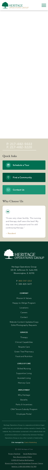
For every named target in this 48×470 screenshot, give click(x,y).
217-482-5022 (21, 144)
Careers (23, 312)
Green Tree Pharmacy (24, 351)
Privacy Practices (14, 454)
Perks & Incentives (24, 404)
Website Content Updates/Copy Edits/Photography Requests (24, 323)
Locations (24, 308)
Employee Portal (24, 414)
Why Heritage (24, 395)
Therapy (24, 337)
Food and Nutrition (24, 356)
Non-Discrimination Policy (22, 457)
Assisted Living (24, 378)
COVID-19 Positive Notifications (22, 460)
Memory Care (24, 383)
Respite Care (24, 347)
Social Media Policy (30, 454)
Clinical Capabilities (24, 342)
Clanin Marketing (30, 442)
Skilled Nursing (24, 368)
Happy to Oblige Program (24, 303)
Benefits (24, 400)
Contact (24, 317)
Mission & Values (24, 298)
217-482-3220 (21, 147)
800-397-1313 (25, 281)
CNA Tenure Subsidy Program (24, 409)
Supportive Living (24, 373)
